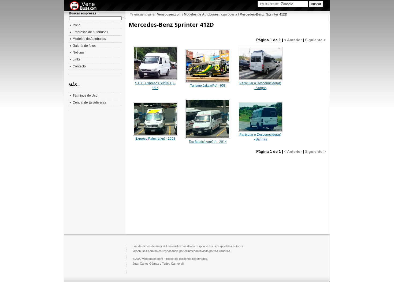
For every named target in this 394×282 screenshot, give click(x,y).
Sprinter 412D (276, 14)
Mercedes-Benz (252, 14)
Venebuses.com (169, 14)
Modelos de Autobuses (201, 14)
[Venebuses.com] (85, 6)
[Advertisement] (174, 191)
